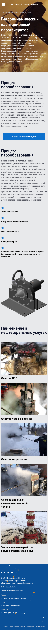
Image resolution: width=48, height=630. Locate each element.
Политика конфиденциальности (12, 591)
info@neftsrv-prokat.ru (10, 605)
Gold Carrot (40, 627)
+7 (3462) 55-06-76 (9, 612)
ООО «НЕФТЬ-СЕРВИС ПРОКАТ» (24, 4)
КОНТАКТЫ (7, 572)
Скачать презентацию (24, 136)
